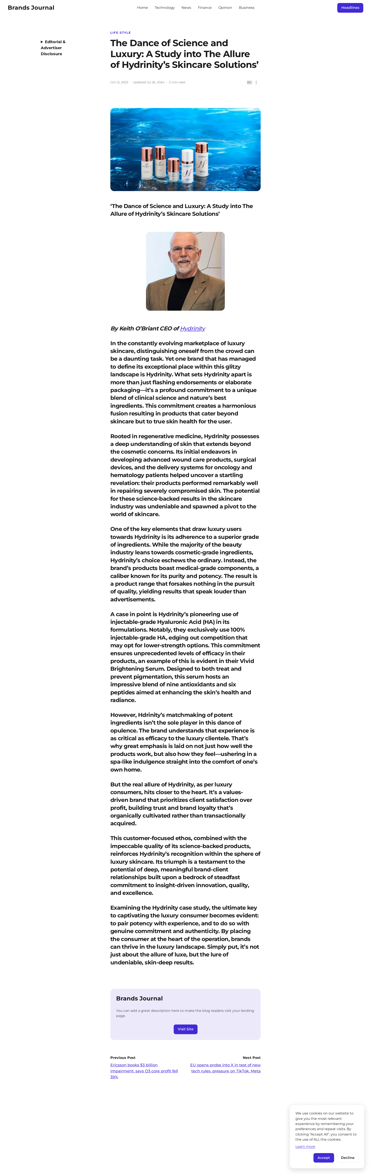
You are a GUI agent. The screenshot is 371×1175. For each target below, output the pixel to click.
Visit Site (185, 1029)
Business (246, 8)
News (186, 8)
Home (142, 8)
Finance (205, 8)
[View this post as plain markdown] (249, 82)
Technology (165, 8)
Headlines (350, 8)
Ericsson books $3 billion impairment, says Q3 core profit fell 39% (144, 1071)
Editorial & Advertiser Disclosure (53, 48)
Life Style (120, 32)
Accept (324, 1158)
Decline (347, 1158)
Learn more (305, 1146)
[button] (256, 82)
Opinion (225, 8)
